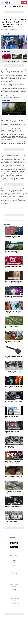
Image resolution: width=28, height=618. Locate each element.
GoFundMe (23, 141)
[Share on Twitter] (6, 33)
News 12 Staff (4, 29)
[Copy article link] (8, 33)
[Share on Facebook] (5, 33)
